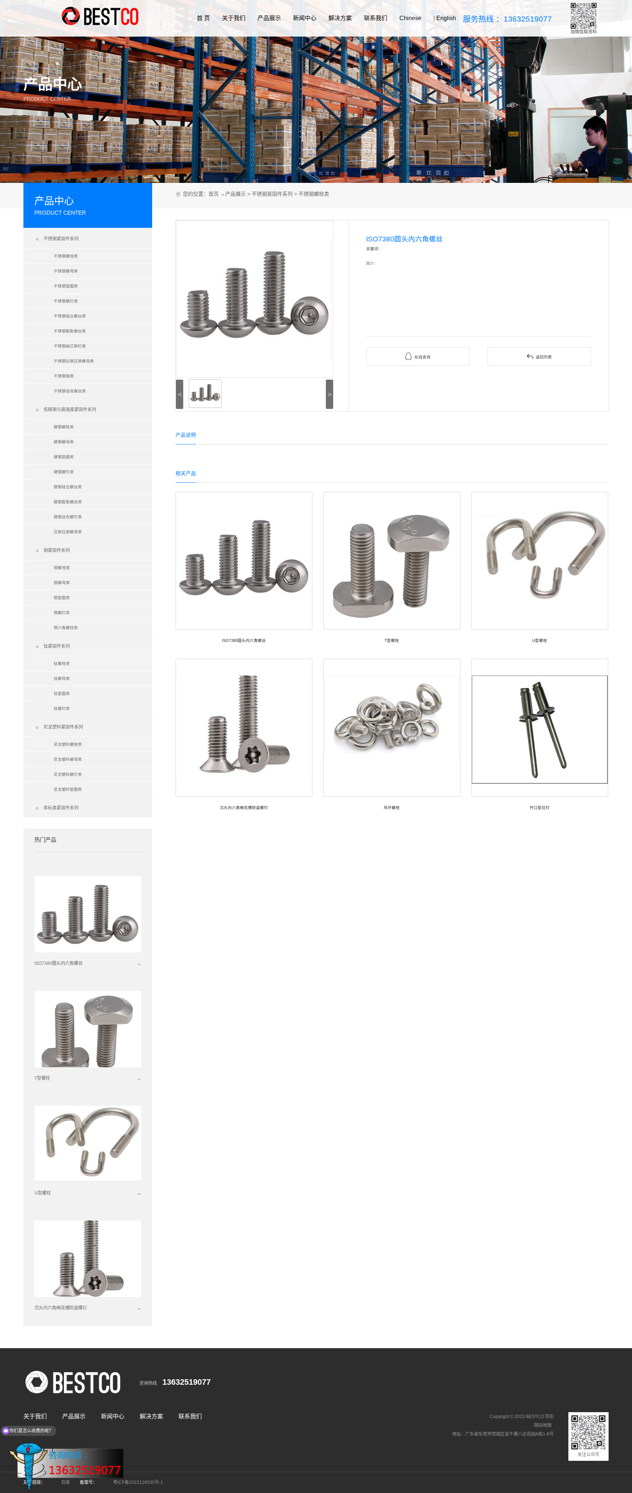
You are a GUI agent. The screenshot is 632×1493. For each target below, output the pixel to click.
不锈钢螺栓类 (66, 256)
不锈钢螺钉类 (66, 301)
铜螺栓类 (62, 567)
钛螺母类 (62, 678)
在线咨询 (417, 356)
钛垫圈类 (62, 693)
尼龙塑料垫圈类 (68, 789)
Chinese (410, 18)
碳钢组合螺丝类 (68, 487)
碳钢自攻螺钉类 (68, 517)
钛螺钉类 (62, 708)
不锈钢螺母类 (66, 271)
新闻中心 (304, 18)
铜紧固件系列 (52, 551)
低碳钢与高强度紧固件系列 (65, 410)
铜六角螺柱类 (66, 627)
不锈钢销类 (64, 376)
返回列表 (539, 356)
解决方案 (340, 18)
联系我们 (375, 18)
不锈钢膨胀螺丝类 (70, 331)
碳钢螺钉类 (64, 472)
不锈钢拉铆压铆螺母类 (74, 361)
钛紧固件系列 (52, 647)
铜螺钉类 (62, 612)
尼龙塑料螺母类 (68, 759)
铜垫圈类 (62, 597)
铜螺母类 (62, 582)
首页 (213, 194)
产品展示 (269, 18)
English (446, 18)
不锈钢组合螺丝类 (70, 316)
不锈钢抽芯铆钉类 (70, 346)
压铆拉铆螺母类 (68, 532)
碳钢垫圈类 (64, 457)
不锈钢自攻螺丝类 (70, 391)
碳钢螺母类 (64, 442)
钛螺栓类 (62, 663)
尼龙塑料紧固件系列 (58, 727)
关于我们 (233, 18)
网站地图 (543, 1425)
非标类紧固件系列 (56, 808)
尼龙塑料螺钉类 (68, 774)
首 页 (203, 18)
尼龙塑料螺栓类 (68, 744)
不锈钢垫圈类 (66, 286)
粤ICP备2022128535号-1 (138, 1482)
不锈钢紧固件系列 (56, 239)
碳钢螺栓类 (64, 427)
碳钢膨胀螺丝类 (68, 502)
